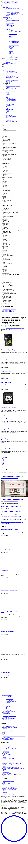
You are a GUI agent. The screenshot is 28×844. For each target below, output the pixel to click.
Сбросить (3, 303)
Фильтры (11, 51)
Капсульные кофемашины (15, 31)
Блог (7, 19)
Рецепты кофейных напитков (10, 788)
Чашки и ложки (12, 54)
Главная (5, 66)
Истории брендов (10, 23)
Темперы (11, 47)
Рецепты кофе (9, 18)
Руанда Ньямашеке (6, 371)
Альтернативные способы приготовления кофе (14, 736)
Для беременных (10, 117)
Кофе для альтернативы (11, 121)
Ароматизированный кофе (12, 77)
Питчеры (11, 48)
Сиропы (11, 52)
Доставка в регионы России (9, 68)
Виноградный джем (6, 429)
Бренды (5, 792)
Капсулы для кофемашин (12, 80)
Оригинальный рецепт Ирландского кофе (9, 590)
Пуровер (8, 94)
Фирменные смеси (10, 60)
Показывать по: (4, 329)
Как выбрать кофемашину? (9, 310)
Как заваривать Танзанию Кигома (7, 631)
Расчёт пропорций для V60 (12, 8)
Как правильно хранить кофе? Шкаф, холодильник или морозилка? (12, 500)
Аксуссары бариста (13, 57)
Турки (10, 36)
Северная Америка (10, 700)
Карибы (8, 702)
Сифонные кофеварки (11, 91)
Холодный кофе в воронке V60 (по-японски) (9, 529)
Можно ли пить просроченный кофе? (12, 506)
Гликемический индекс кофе (12, 12)
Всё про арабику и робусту (9, 309)
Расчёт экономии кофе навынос (13, 13)
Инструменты (6, 7)
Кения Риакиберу (6, 382)
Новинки (11, 328)
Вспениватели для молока (15, 49)
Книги (7, 111)
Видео (7, 21)
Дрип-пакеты (9, 81)
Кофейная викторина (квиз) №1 (13, 15)
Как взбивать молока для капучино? (11, 314)
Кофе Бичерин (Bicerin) (5, 672)
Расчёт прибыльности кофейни (13, 10)
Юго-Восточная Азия (11, 708)
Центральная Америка (11, 701)
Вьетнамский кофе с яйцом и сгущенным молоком (11, 549)
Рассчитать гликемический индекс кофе (12, 763)
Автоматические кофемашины (16, 32)
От (2, 128)
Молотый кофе (9, 75)
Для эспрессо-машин (11, 116)
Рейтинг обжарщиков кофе (9, 63)
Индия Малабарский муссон (9, 350)
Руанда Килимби (6, 448)
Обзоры (5, 28)
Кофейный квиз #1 (7, 773)
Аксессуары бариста (10, 104)
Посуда (10, 55)
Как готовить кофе (7, 784)
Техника (8, 29)
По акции (15, 328)
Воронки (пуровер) (13, 38)
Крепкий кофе (9, 120)
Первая (5, 457)
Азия (7, 707)
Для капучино (9, 115)
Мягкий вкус (9, 118)
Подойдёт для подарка (14, 45)
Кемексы (11, 37)
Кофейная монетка (7, 775)
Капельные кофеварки (14, 41)
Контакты (5, 64)
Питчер (7, 747)
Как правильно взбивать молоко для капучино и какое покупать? (12, 477)
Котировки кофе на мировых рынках (14, 14)
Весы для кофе (12, 53)
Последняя (5, 467)
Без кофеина (9, 73)
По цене (7, 328)
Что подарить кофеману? (9, 312)
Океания (8, 705)
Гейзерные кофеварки (14, 42)
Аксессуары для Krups (11, 88)
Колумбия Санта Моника (8, 407)
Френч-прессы (12, 40)
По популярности (20, 328)
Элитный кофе (9, 699)
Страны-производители (8, 787)
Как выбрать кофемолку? (9, 311)
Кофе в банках (9, 82)
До (2, 129)
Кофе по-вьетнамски (5, 651)
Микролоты (8, 696)
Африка (8, 706)
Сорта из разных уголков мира (13, 710)
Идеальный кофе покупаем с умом (11, 511)
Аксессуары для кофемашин (9, 101)
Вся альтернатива (13, 34)
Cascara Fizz (4, 360)
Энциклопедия (6, 17)
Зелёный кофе (9, 78)
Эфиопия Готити (5, 419)
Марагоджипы (9, 697)
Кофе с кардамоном (4, 570)
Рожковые (11, 30)
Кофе (4, 58)
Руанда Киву (4, 439)
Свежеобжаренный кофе (11, 59)
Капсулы (8, 62)
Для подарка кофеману (11, 112)
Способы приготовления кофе (13, 20)
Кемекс (7, 92)
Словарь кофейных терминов (13, 26)
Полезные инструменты (8, 781)
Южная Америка (10, 703)
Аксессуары (9, 43)
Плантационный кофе (11, 71)
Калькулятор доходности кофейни (11, 767)
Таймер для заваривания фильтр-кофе (14, 9)
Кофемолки (11, 46)
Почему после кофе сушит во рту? (11, 516)
